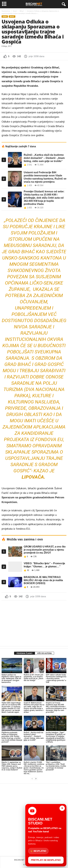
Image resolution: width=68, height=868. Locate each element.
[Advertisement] (34, 623)
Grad (15, 11)
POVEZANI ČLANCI (24, 653)
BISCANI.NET (19, 860)
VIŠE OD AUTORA (44, 653)
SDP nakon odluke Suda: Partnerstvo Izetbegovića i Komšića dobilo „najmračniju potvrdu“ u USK (56, 678)
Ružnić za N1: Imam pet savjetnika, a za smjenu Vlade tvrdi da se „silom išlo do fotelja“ (33, 677)
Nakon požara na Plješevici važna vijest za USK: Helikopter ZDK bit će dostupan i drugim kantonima (11, 678)
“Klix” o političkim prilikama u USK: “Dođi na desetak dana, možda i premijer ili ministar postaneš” (56, 766)
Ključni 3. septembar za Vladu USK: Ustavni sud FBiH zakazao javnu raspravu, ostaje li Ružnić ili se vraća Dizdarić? (12, 766)
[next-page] (35, 778)
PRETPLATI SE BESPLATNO (46, 860)
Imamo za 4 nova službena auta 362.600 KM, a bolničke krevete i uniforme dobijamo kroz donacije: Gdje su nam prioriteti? (56, 707)
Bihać (22, 11)
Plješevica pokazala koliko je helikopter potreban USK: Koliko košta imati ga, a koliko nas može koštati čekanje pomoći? (12, 737)
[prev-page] (32, 778)
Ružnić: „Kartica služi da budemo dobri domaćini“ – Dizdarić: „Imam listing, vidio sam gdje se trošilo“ (34, 736)
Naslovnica (6, 11)
